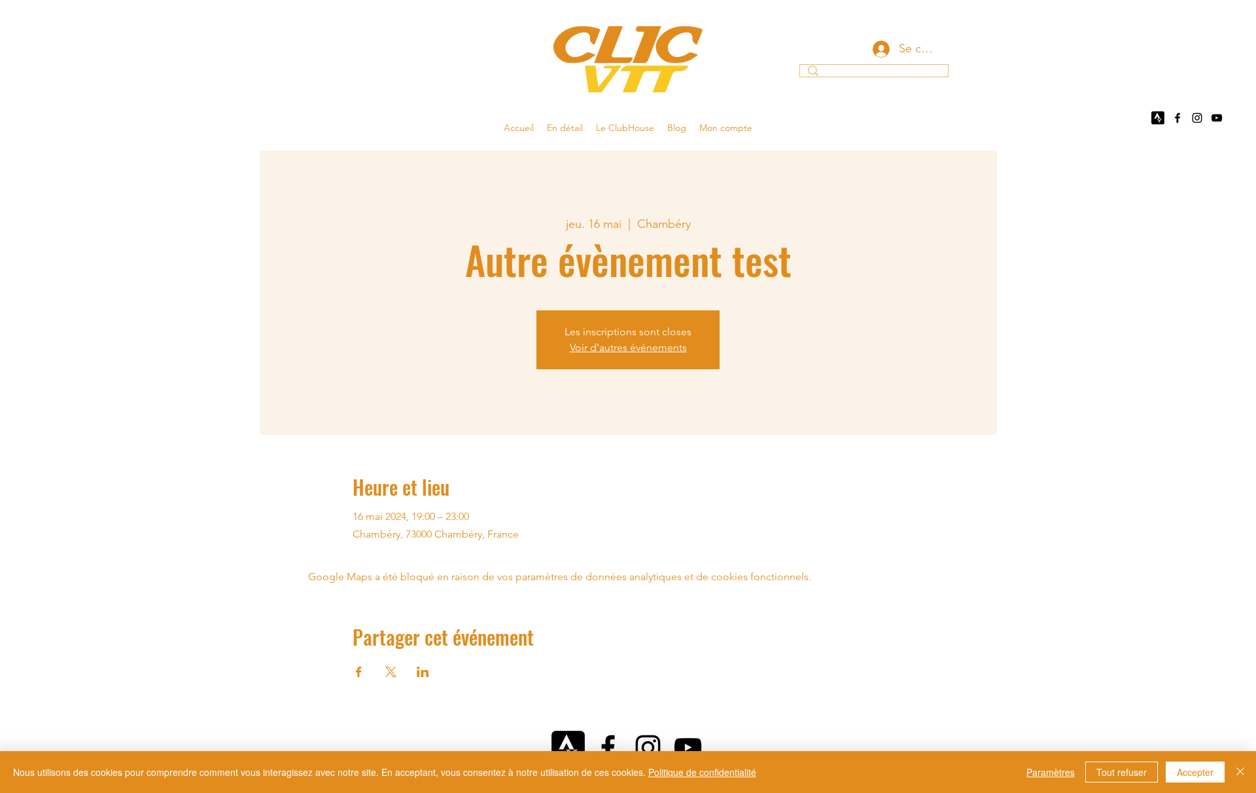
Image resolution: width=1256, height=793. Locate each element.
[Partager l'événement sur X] (391, 672)
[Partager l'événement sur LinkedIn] (423, 672)
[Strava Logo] (1157, 117)
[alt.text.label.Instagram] (1197, 117)
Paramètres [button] (1050, 772)
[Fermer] (1240, 772)
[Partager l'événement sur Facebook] (359, 672)
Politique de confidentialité (702, 772)
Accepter (1195, 772)
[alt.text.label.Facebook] (1177, 117)
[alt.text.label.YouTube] (1216, 117)
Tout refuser (1121, 772)
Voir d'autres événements (628, 347)
